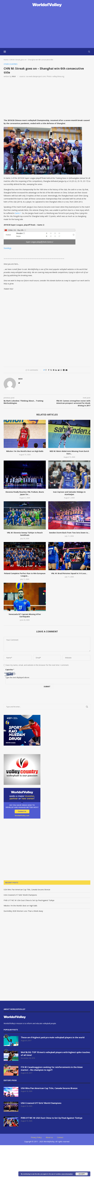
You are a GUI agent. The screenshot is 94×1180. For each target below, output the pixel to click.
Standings (7, 248)
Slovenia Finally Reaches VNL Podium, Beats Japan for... (25, 493)
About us (49, 1137)
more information (67, 1174)
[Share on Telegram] (64, 370)
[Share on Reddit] (58, 370)
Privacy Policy (36, 1137)
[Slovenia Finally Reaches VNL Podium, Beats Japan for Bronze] (25, 475)
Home (6, 60)
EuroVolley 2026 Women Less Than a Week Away (23, 911)
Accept (82, 1174)
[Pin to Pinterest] (53, 370)
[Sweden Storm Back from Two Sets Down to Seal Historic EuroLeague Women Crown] (69, 515)
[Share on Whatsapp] (61, 370)
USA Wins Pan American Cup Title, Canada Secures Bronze (27, 889)
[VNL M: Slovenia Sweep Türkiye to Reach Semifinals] (25, 515)
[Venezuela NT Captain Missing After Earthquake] (25, 597)
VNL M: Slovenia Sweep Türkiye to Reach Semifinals (25, 533)
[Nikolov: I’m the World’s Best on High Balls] (25, 434)
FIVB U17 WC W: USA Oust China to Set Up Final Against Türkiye (29, 900)
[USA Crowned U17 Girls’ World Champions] (11, 1107)
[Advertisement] (47, 28)
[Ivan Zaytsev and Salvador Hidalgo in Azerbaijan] (69, 475)
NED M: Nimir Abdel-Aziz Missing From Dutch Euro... (69, 452)
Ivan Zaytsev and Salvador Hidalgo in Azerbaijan (69, 493)
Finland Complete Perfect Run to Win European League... (24, 574)
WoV (14, 76)
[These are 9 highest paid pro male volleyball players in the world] (11, 1041)
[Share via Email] (66, 370)
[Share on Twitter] (51, 370)
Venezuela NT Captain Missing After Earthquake (25, 615)
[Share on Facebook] (48, 370)
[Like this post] (46, 370)
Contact (60, 1137)
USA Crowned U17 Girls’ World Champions (20, 895)
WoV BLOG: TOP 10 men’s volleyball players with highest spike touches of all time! (55, 1053)
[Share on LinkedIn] (56, 370)
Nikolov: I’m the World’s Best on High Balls (24, 451)
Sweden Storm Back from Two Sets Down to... (69, 532)
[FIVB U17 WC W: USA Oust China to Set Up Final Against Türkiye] (11, 1121)
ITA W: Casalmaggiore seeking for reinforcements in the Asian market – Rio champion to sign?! (52, 1068)
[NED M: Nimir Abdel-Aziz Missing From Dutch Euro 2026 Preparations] (69, 434)
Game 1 (18, 213)
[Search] (89, 51)
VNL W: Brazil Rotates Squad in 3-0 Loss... (69, 573)
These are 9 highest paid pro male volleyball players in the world (52, 1037)
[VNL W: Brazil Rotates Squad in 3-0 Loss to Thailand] (69, 556)
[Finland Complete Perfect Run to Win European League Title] (25, 556)
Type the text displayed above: (17, 677)
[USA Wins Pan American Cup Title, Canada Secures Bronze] (11, 1092)
